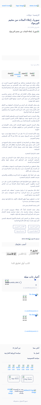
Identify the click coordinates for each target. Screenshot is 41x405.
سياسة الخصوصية (33, 358)
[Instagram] (23, 367)
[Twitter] (27, 367)
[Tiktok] (13, 367)
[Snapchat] (9, 367)
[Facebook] (32, 367)
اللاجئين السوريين (19, 226)
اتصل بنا (36, 353)
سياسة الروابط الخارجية (12, 353)
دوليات (29, 15)
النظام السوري (33, 231)
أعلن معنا (36, 348)
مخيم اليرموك (20, 231)
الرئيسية (36, 15)
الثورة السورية (34, 226)
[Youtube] (18, 367)
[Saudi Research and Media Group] (9, 391)
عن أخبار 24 (16, 348)
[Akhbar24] (29, 391)
